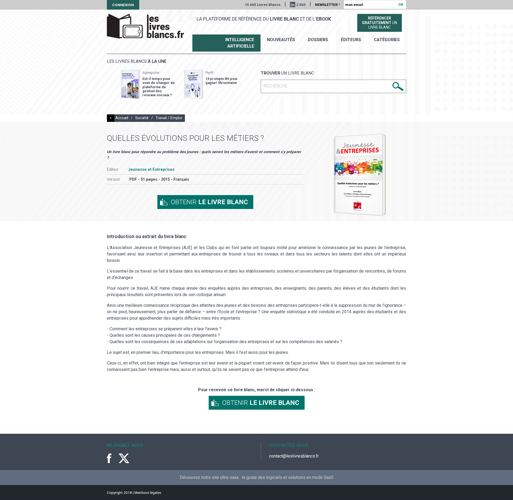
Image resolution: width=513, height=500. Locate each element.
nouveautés (281, 39)
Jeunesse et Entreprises (151, 169)
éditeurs (351, 39)
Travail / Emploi (169, 118)
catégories (387, 39)
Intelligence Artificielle (239, 43)
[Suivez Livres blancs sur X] (124, 458)
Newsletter (327, 4)
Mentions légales (147, 492)
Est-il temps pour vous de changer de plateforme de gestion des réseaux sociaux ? (158, 87)
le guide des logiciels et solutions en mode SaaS (287, 477)
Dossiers (318, 39)
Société (142, 118)
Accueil (121, 118)
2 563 (301, 4)
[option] (148, 84)
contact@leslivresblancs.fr (294, 456)
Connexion (123, 5)
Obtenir (209, 202)
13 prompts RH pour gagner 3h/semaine (221, 81)
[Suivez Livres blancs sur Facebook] (112, 458)
